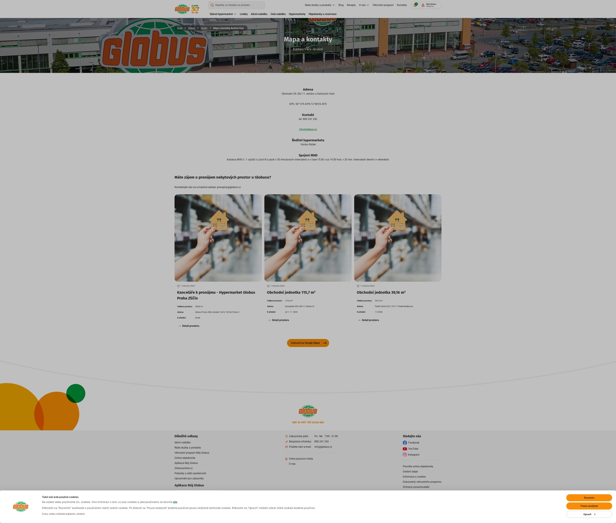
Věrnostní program (383, 5)
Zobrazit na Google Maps (305, 342)
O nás (362, 5)
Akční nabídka (259, 14)
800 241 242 (321, 441)
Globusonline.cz (184, 468)
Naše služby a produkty (318, 5)
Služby (204, 28)
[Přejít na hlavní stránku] (182, 9)
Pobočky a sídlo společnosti (190, 473)
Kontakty (402, 5)
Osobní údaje (410, 471)
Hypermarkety (297, 14)
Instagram (413, 454)
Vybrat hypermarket (221, 14)
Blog (341, 5)
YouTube (413, 448)
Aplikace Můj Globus (186, 463)
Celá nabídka (278, 14)
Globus (191, 28)
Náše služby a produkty (188, 447)
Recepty (351, 5)
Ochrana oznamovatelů (416, 486)
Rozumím (589, 497)
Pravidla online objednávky (418, 466)
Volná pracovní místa (301, 458)
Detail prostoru (190, 325)
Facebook (413, 442)
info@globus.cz (308, 129)
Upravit (587, 514)
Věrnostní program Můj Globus (192, 452)
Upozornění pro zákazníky (189, 478)
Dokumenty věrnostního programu (422, 481)
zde (175, 502)
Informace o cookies (414, 476)
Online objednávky (185, 457)
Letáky (244, 14)
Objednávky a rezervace (323, 14)
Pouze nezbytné (589, 506)
